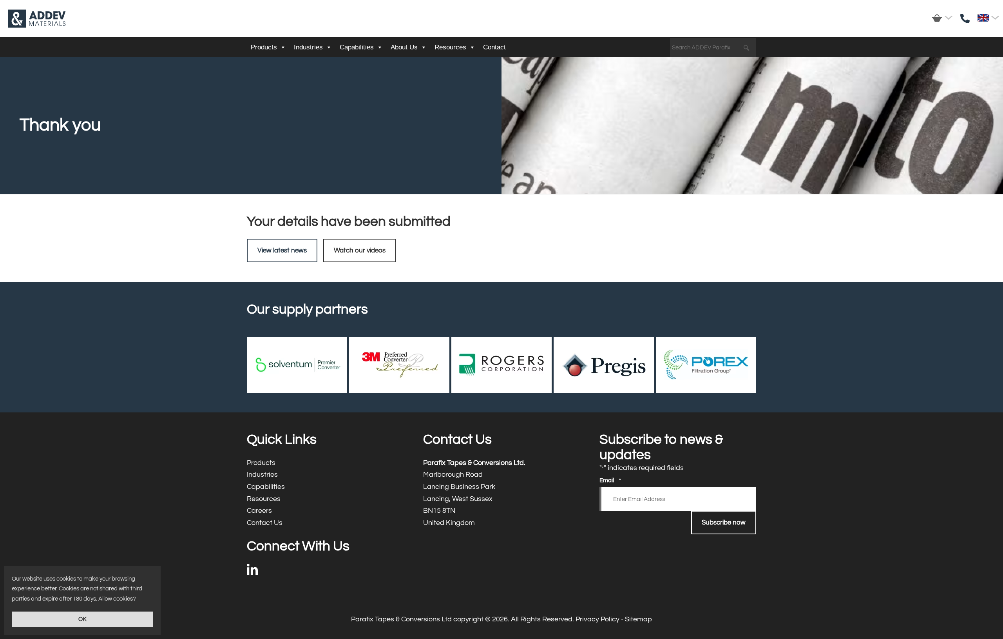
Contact (494, 47)
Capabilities (357, 47)
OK (82, 619)
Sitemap (638, 619)
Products (264, 47)
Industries (308, 47)
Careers (325, 511)
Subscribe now (724, 522)
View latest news (282, 250)
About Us (404, 47)
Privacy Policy (597, 619)
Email (610, 480)
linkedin (252, 572)
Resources (450, 47)
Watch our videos (360, 250)
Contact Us (325, 523)
